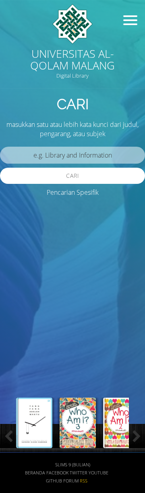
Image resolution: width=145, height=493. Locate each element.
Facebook (57, 473)
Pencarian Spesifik (73, 192)
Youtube (98, 473)
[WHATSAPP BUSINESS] (78, 443)
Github (54, 481)
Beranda (35, 473)
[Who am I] (34, 443)
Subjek (17, 352)
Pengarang (22, 328)
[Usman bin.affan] (121, 443)
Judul (15, 304)
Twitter (78, 473)
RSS (83, 481)
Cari (72, 175)
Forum (71, 481)
